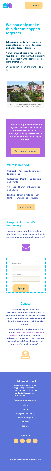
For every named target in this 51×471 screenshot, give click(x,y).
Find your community (25, 413)
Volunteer (25, 422)
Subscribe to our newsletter (25, 400)
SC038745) (20, 396)
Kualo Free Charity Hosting (30, 459)
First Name (16, 263)
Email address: (18, 275)
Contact (25, 426)
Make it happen (25, 418)
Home (25, 409)
